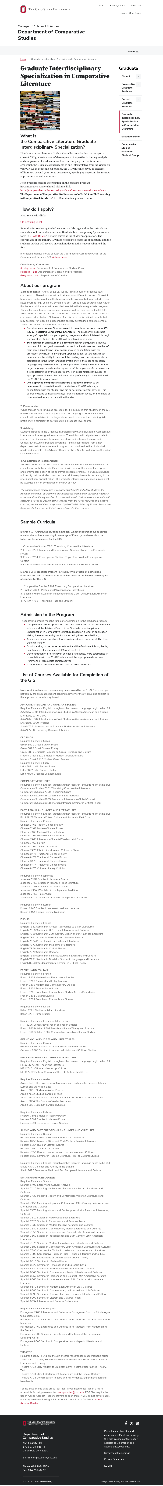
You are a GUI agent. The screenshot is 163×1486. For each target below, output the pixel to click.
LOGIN (108, 1465)
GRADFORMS (37, 236)
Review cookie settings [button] (117, 1453)
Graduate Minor (130, 136)
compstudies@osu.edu (71, 1392)
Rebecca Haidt (28, 271)
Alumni (125, 76)
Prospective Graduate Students (128, 87)
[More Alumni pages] (138, 76)
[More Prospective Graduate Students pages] (138, 84)
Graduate (128, 68)
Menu (131, 51)
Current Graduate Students (127, 102)
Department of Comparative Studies (38, 1436)
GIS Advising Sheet (31, 222)
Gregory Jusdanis (30, 275)
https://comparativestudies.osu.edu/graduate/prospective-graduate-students (63, 190)
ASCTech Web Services (130, 1481)
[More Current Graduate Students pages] (138, 99)
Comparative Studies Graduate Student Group (130, 150)
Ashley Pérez (59, 257)
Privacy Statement (114, 1459)
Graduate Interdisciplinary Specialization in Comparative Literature (130, 121)
